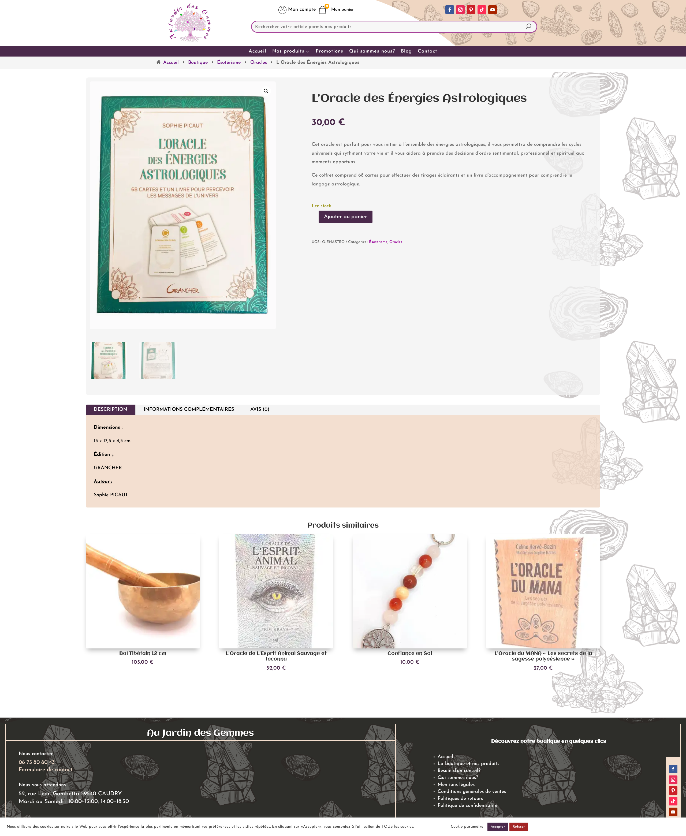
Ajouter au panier (345, 216)
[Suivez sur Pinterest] (471, 9)
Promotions (329, 51)
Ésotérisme (229, 62)
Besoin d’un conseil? (459, 770)
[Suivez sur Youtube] (492, 9)
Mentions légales (456, 784)
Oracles (258, 62)
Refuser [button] (519, 826)
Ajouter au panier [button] (143, 673)
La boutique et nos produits (468, 764)
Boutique (198, 62)
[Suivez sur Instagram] (460, 9)
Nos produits (288, 51)
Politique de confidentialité (467, 805)
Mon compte (301, 9)
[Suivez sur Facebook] (449, 9)
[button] (266, 91)
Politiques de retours (460, 798)
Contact (427, 51)
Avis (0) (259, 409)
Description (110, 409)
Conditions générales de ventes (472, 791)
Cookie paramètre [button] (467, 827)
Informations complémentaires (189, 409)
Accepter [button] (498, 826)
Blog (406, 51)
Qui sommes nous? (372, 51)
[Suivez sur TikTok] (482, 9)
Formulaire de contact (45, 769)
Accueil (257, 51)
